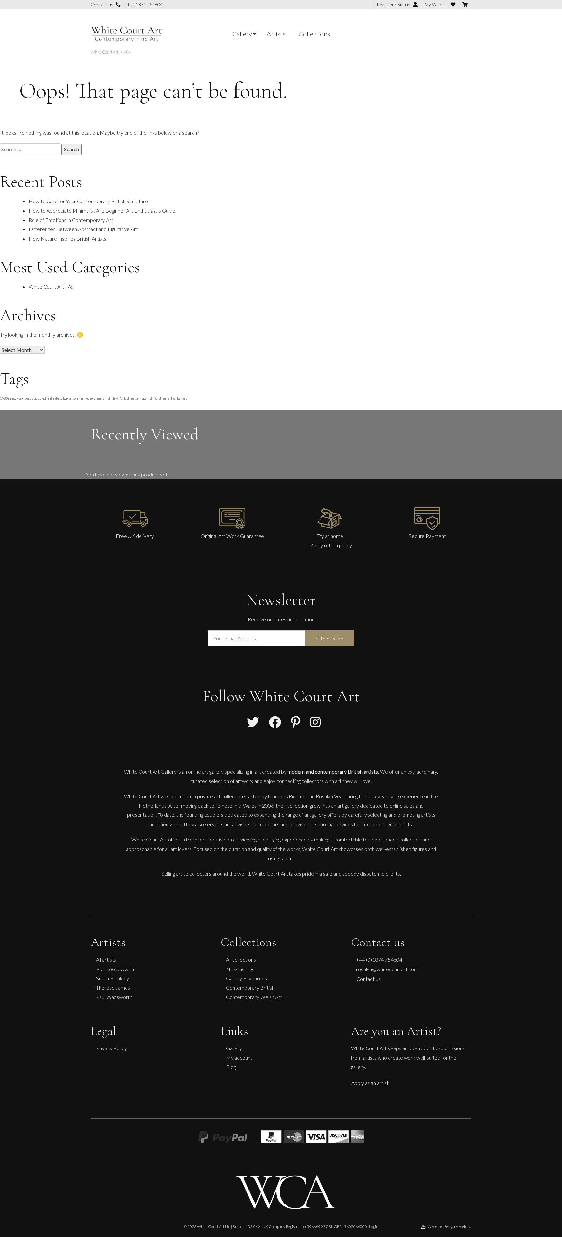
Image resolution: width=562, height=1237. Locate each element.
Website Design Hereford (449, 1226)
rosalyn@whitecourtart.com (387, 969)
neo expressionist (97, 398)
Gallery (234, 1048)
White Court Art (46, 286)
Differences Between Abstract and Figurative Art (83, 229)
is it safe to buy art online (65, 398)
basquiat (31, 398)
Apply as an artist (370, 1083)
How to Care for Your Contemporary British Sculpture (88, 201)
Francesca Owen (115, 969)
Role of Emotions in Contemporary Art (71, 220)
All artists (106, 960)
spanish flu (149, 398)
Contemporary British (250, 987)
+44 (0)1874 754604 (141, 4)
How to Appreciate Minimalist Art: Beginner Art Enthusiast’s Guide (102, 210)
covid (42, 398)
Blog (231, 1067)
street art (165, 398)
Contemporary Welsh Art (254, 997)
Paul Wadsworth (114, 997)
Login (373, 1226)
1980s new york (12, 398)
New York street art (125, 398)
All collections (241, 960)
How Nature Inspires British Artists (67, 238)
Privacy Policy (111, 1048)
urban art (180, 398)
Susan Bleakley (112, 978)
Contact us (368, 979)
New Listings (240, 969)
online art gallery (206, 771)
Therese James (113, 987)
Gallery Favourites (246, 978)
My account (239, 1057)
